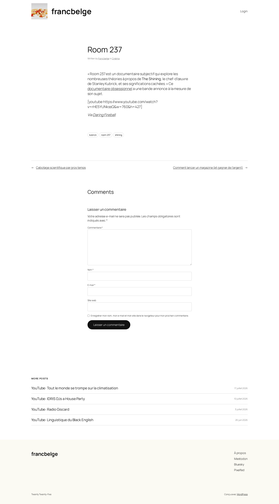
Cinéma (116, 58)
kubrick (93, 134)
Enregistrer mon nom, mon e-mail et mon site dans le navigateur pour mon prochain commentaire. (140, 315)
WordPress (242, 494)
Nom (91, 269)
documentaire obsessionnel (110, 88)
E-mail (91, 285)
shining (118, 134)
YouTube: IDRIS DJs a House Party (58, 399)
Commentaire (95, 227)
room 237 (105, 134)
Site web (92, 300)
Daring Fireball (104, 114)
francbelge (71, 11)
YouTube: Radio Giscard (50, 409)
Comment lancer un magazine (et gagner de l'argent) (208, 167)
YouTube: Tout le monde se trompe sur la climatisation (74, 388)
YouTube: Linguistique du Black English (62, 420)
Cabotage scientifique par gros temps (61, 167)
